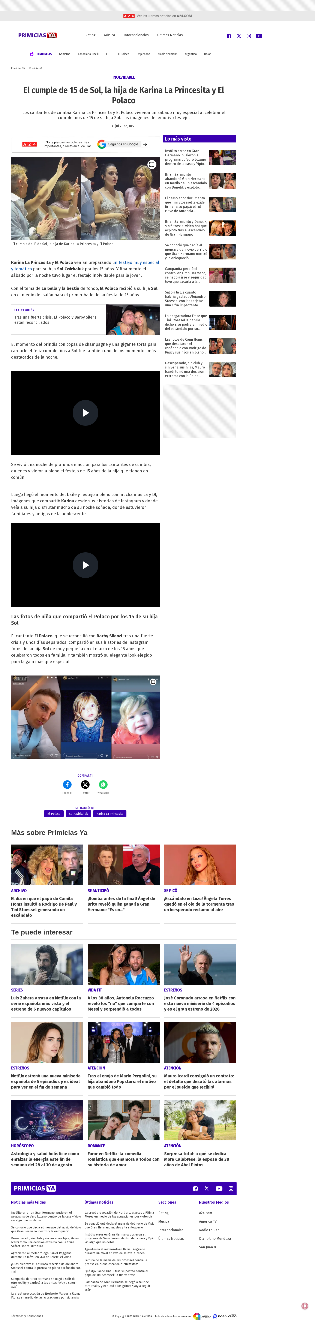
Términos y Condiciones (27, 1316)
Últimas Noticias (170, 35)
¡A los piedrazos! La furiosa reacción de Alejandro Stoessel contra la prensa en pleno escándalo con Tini (46, 1268)
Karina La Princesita (109, 814)
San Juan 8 (207, 1247)
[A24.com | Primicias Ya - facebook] (229, 36)
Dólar (207, 54)
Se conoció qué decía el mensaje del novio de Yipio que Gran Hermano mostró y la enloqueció (46, 1229)
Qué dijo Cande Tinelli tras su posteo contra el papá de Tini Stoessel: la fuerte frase (116, 1273)
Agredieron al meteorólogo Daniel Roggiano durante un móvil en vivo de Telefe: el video (41, 1255)
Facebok (67, 792)
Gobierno (64, 54)
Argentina (191, 54)
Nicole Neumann (167, 54)
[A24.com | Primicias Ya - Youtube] (259, 36)
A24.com (205, 1213)
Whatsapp (103, 792)
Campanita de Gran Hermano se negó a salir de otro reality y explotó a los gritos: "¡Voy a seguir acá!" (44, 1282)
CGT (108, 54)
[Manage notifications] (305, 1306)
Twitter (85, 792)
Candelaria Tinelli (88, 54)
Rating (90, 35)
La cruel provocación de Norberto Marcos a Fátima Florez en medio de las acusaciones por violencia (45, 1295)
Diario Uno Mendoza (215, 1239)
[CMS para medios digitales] (225, 1316)
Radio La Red (209, 1230)
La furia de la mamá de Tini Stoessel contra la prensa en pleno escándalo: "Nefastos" (116, 1262)
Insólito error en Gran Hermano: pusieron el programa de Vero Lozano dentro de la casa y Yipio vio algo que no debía (46, 1216)
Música (109, 35)
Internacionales (136, 35)
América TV (208, 1221)
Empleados (143, 54)
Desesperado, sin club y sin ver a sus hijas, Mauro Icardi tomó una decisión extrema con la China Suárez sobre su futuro (45, 1242)
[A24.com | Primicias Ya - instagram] (249, 36)
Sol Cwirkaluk (78, 814)
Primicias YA (18, 68)
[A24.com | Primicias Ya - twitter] (239, 36)
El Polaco (123, 54)
